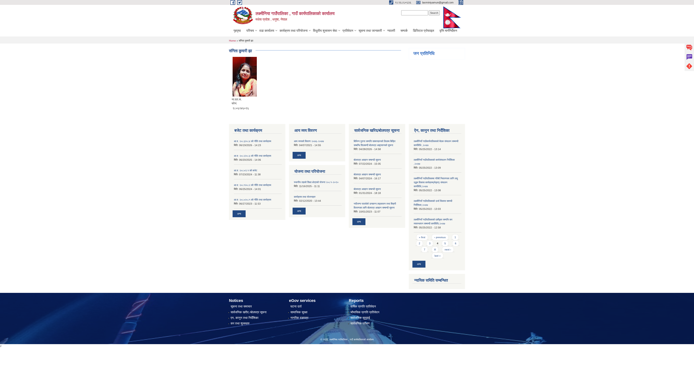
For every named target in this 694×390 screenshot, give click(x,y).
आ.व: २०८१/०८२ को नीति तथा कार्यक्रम (252, 185)
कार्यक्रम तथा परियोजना (294, 30)
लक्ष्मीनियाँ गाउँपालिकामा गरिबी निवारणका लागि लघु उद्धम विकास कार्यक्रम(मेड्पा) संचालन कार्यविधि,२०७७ (436, 182)
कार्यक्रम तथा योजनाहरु (305, 196)
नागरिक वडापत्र (299, 318)
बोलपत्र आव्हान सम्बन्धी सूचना (367, 159)
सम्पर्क (404, 30)
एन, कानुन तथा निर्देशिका (244, 318)
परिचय (250, 30)
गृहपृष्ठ (237, 30)
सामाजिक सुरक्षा (298, 312)
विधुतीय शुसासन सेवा (325, 30)
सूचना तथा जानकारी (370, 30)
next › (448, 249)
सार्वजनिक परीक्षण (360, 323)
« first (422, 237)
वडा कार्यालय (266, 30)
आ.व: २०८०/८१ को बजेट (245, 170)
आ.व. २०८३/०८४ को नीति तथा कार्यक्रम (252, 141)
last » (437, 255)
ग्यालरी (391, 30)
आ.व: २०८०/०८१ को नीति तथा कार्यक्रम (252, 199)
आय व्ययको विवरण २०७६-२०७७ (309, 141)
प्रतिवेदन (347, 30)
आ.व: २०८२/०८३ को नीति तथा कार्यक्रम (252, 155)
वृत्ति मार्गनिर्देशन (448, 30)
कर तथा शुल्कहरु (240, 323)
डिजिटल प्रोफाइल (423, 30)
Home (232, 40)
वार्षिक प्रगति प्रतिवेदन (363, 306)
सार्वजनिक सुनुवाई (360, 318)
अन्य (239, 213)
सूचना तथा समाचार (241, 306)
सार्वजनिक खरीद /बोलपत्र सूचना (249, 312)
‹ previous (440, 237)
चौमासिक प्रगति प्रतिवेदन (364, 312)
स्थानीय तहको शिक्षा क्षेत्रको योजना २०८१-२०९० (316, 182)
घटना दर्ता (296, 306)
